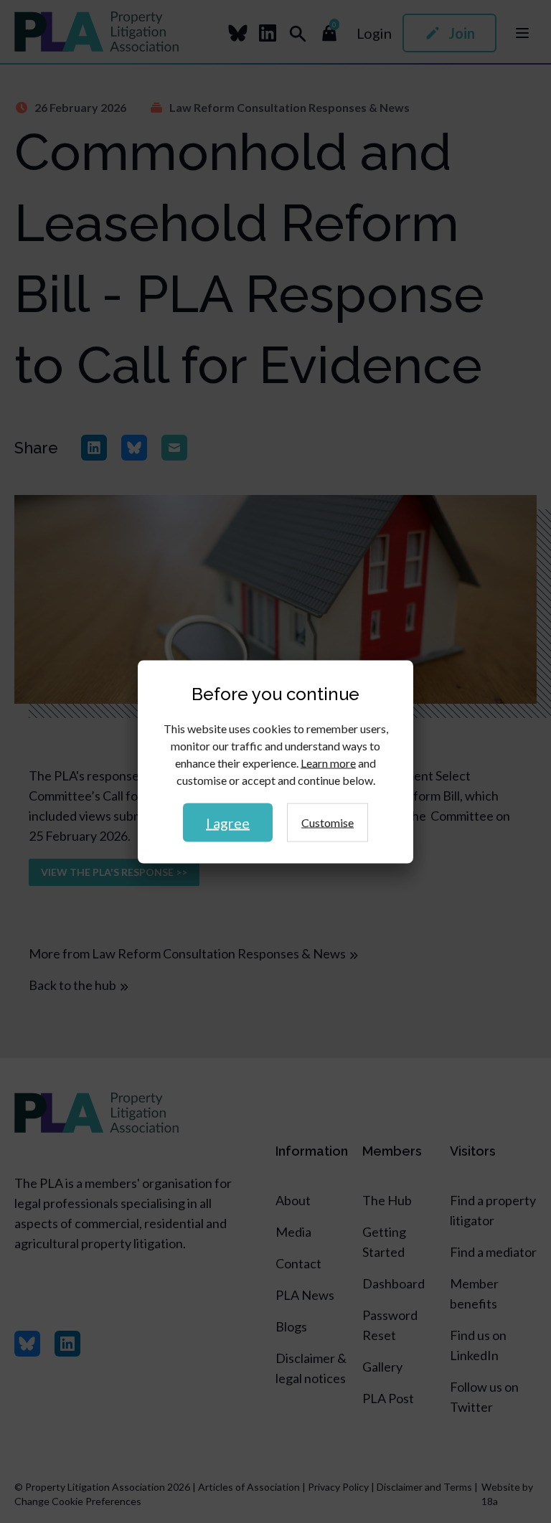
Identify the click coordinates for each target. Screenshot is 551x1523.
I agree (228, 822)
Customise (327, 822)
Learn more (328, 762)
